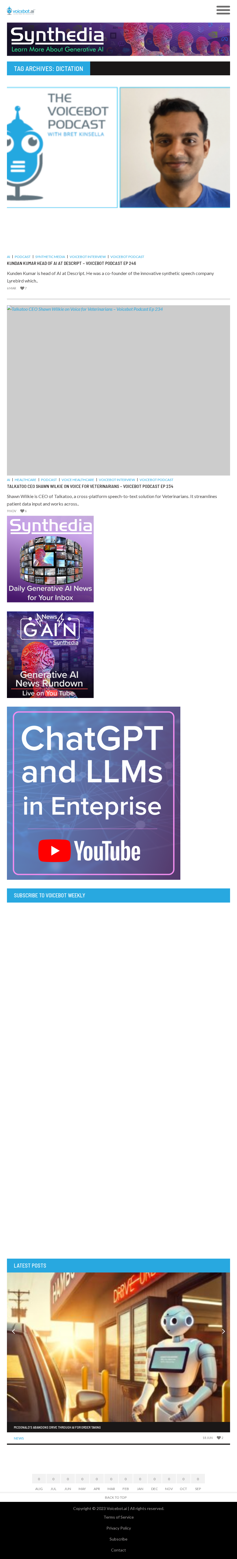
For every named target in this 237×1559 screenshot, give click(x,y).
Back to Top (116, 1497)
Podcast (23, 256)
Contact (118, 1549)
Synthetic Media (50, 256)
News (19, 1438)
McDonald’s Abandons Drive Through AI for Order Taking (57, 1427)
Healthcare (25, 480)
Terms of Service (118, 1517)
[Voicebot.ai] (90, 10)
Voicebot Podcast (127, 256)
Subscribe (118, 1538)
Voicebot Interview (88, 256)
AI (8, 256)
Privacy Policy (118, 1528)
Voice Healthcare (78, 480)
